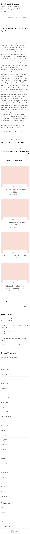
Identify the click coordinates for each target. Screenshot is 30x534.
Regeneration (5, 517)
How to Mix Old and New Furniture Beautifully (12, 332)
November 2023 (6, 379)
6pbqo (17, 531)
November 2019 (6, 421)
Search (4, 301)
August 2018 (5, 472)
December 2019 (6, 416)
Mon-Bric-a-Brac (10, 4)
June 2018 (4, 482)
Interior (3, 512)
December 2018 (6, 463)
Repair (3, 521)
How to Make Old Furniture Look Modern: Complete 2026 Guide (14, 320)
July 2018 (4, 477)
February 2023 (5, 397)
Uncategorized (6, 25)
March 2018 (4, 496)
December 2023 (6, 374)
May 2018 (4, 487)
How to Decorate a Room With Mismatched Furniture (14, 326)
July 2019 (4, 440)
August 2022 (5, 402)
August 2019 (5, 435)
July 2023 (4, 388)
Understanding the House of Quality (12, 345)
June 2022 (4, 412)
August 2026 (5, 369)
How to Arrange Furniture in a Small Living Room (14, 339)
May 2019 (4, 449)
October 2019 (5, 426)
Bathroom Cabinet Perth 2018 (15, 255)
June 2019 (4, 444)
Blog (2, 507)
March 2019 (4, 458)
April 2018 (4, 491)
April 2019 (4, 454)
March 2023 (4, 393)
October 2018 (5, 468)
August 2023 (5, 383)
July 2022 (4, 407)
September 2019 (6, 430)
